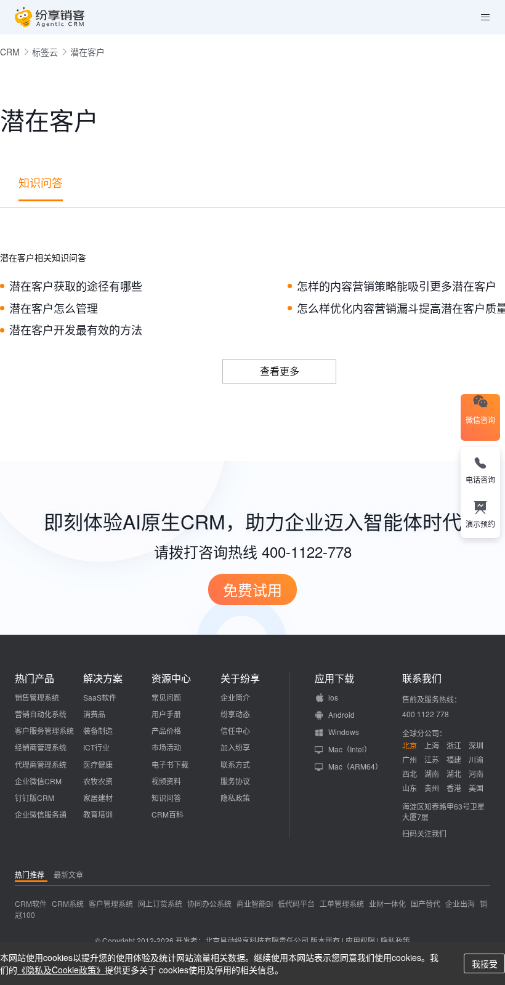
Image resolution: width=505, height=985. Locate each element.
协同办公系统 (209, 903)
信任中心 (235, 730)
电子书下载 (170, 764)
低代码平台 (296, 903)
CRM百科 (168, 814)
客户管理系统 (111, 903)
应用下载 (334, 678)
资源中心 (171, 678)
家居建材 (98, 797)
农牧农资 (98, 781)
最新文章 (68, 874)
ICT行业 (96, 747)
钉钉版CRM (34, 797)
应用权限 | (363, 940)
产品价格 (166, 730)
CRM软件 (31, 903)
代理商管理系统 (41, 764)
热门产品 (34, 678)
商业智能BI (254, 903)
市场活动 (166, 747)
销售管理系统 (37, 697)
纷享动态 (235, 714)
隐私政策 (235, 797)
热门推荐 (29, 874)
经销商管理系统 (41, 747)
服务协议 (235, 781)
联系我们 (422, 678)
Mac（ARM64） (355, 766)
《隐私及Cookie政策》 (61, 969)
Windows (343, 731)
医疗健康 (98, 764)
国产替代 (425, 903)
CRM (10, 52)
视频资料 (166, 781)
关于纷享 (240, 678)
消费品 (94, 714)
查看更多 (279, 371)
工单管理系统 (342, 903)
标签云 (45, 52)
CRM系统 (68, 903)
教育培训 (98, 814)
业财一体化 (387, 903)
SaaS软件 (99, 697)
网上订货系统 (160, 903)
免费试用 (252, 589)
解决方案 (103, 678)
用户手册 (166, 714)
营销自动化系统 (41, 714)
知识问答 (40, 182)
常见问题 (166, 697)
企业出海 (460, 903)
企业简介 (235, 697)
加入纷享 (235, 747)
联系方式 (235, 764)
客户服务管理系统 (44, 730)
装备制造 (98, 730)
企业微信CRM (38, 781)
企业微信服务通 (41, 814)
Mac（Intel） (349, 749)
